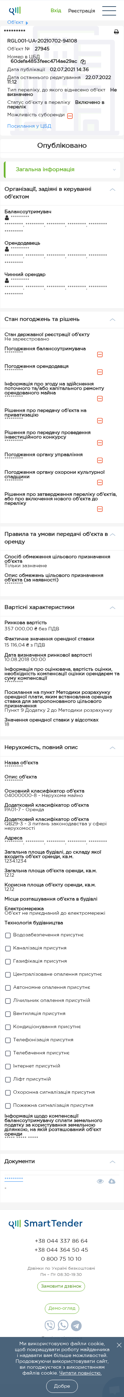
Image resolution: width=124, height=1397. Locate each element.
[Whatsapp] (62, 1329)
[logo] (45, 1224)
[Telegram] (75, 1328)
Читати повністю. (80, 1373)
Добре (62, 1386)
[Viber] (49, 1328)
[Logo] (14, 10)
